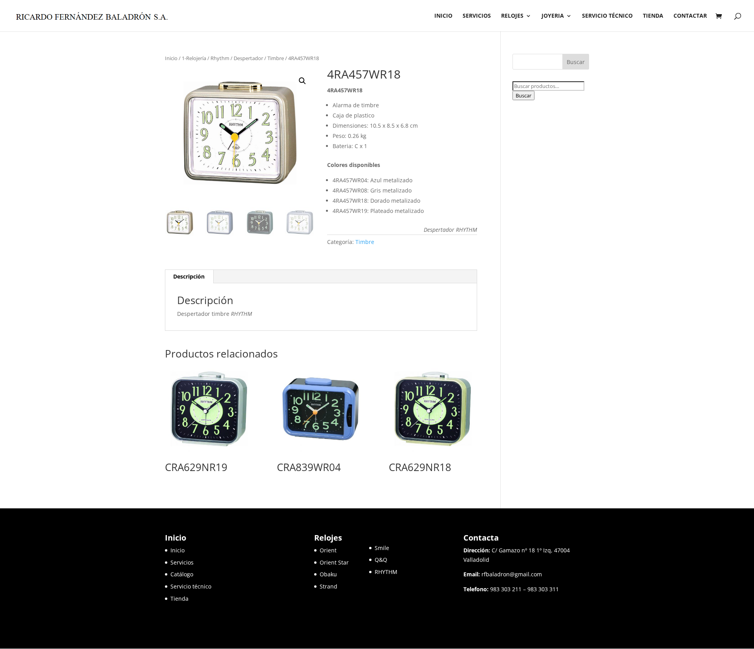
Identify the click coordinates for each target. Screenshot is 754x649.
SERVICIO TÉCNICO (607, 16)
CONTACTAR (690, 16)
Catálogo (181, 574)
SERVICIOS (477, 16)
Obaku (328, 574)
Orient (328, 550)
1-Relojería (194, 58)
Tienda (179, 598)
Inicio (171, 58)
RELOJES (512, 16)
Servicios (182, 562)
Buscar (523, 95)
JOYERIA (553, 16)
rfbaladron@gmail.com (511, 574)
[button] (302, 81)
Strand (328, 586)
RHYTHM (386, 572)
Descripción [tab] (189, 276)
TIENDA (653, 16)
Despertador (248, 58)
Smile (382, 548)
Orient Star (344, 562)
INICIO (443, 16)
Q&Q (381, 559)
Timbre (275, 58)
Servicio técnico (190, 586)
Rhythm (219, 58)
